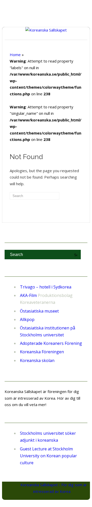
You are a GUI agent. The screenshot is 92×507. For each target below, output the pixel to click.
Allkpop (27, 319)
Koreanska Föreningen (42, 352)
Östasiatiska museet (39, 311)
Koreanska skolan (37, 360)
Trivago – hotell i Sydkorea (45, 287)
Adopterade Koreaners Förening (51, 343)
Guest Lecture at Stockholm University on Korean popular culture (48, 455)
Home (15, 54)
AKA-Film (28, 295)
